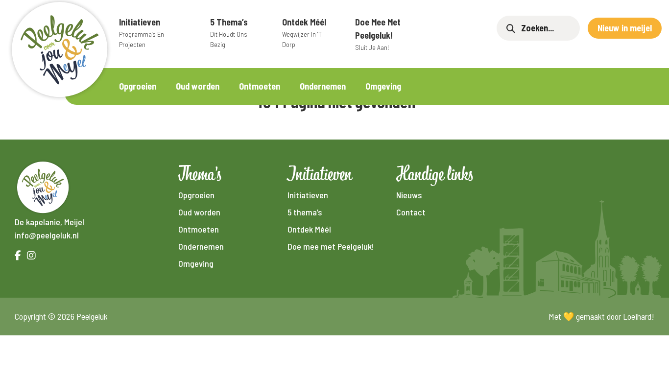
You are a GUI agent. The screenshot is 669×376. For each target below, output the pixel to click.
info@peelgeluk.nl (47, 235)
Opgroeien (137, 86)
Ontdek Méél (304, 32)
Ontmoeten (259, 86)
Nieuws (409, 194)
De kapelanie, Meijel (49, 221)
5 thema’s (229, 32)
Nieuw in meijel (624, 28)
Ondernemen (323, 86)
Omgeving (383, 86)
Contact (411, 212)
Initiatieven (141, 32)
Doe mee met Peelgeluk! (378, 34)
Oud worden (197, 86)
